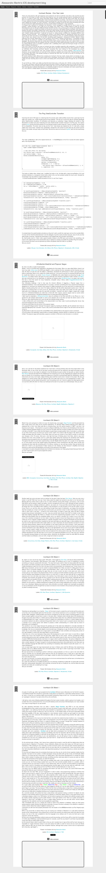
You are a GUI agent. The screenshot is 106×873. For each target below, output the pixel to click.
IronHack (50, 73)
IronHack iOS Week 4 (51, 495)
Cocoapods (33, 350)
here (28, 124)
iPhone (45, 73)
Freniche (69, 423)
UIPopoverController (43, 296)
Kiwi (72, 478)
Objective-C (61, 248)
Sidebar (24, 7)
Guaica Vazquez (46, 275)
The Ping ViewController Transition (51, 113)
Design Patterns (45, 541)
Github (49, 248)
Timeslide (36, 7)
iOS (42, 73)
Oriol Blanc (81, 276)
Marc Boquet (25, 373)
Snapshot (29, 7)
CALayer (33, 248)
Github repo (34, 270)
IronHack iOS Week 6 (51, 366)
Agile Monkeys (77, 50)
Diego (65, 423)
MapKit (58, 404)
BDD (28, 478)
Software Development (63, 73)
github (68, 129)
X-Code (77, 248)
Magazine (13, 7)
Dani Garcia (69, 498)
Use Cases (75, 541)
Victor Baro (64, 559)
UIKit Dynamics (66, 592)
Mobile (55, 73)
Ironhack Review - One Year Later (51, 13)
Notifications (64, 404)
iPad (51, 350)
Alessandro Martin (61, 70)
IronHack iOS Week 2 (51, 608)
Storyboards (68, 248)
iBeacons (38, 404)
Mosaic (19, 7)
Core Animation (40, 248)
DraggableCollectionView (75, 280)
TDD (51, 479)
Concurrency (39, 478)
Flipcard (8, 7)
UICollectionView (65, 278)
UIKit (73, 248)
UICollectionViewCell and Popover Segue (51, 264)
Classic (3, 7)
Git (46, 248)
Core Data (39, 350)
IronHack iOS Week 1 (51, 687)
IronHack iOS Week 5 (51, 420)
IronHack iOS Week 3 (51, 557)
